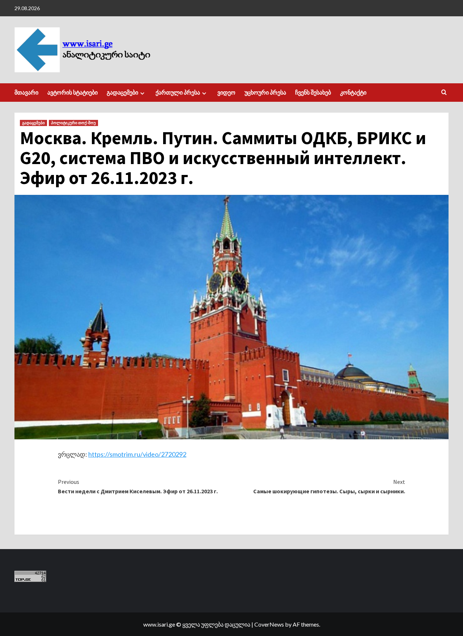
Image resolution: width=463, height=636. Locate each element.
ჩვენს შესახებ (313, 92)
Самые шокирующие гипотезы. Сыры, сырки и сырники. (329, 486)
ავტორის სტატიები (72, 92)
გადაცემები (122, 92)
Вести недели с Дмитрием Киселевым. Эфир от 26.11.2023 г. (138, 486)
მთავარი (26, 92)
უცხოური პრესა (265, 92)
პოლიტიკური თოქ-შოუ (73, 122)
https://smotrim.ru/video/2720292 (137, 454)
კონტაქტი (353, 92)
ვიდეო (226, 92)
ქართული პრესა (178, 92)
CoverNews (269, 624)
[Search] (444, 92)
